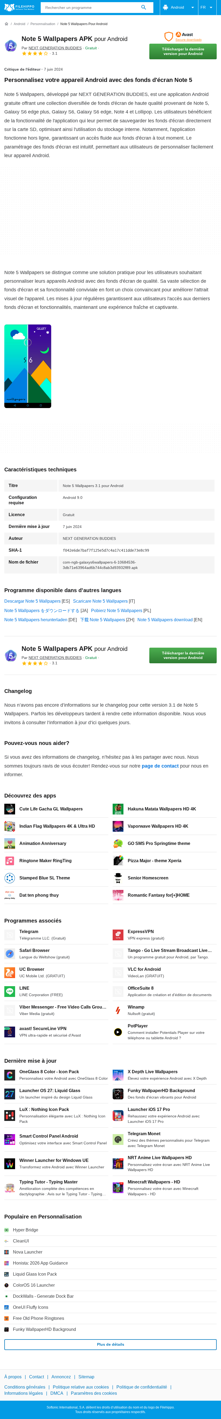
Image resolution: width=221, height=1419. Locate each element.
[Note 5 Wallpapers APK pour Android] (10, 45)
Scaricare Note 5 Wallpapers (100, 601)
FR (203, 7)
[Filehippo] (19, 7)
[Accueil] (6, 24)
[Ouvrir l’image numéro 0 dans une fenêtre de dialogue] (27, 366)
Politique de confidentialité (141, 1387)
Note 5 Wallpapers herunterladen (35, 619)
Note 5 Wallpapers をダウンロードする (42, 610)
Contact (36, 1377)
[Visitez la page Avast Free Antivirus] (183, 37)
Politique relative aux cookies (81, 1387)
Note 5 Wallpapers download (165, 619)
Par (52, 48)
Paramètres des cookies (94, 1393)
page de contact (160, 766)
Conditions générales (24, 1387)
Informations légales (23, 1393)
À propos (13, 1377)
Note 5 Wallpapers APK (74, 38)
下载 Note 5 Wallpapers (102, 619)
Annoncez (61, 1377)
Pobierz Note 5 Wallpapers (116, 610)
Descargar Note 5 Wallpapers (32, 601)
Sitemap (86, 1377)
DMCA (56, 1393)
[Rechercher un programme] (143, 7)
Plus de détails (110, 1344)
